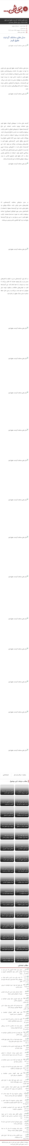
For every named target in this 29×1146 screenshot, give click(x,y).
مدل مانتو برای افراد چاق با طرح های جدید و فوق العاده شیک (11, 1081)
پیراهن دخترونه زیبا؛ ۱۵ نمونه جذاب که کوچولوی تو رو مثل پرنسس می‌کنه (11, 1095)
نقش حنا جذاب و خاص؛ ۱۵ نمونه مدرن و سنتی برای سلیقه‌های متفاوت (11, 1020)
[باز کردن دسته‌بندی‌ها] (25, 8)
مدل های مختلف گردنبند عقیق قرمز (14, 39)
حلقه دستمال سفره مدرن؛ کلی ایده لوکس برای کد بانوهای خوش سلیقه (11, 993)
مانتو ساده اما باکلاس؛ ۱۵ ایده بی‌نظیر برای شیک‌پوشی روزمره (11, 1027)
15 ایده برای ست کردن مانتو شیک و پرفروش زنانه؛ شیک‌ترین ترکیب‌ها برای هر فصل (11, 979)
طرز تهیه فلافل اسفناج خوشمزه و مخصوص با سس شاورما (11, 1013)
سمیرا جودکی (22, 28)
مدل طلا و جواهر (15, 26)
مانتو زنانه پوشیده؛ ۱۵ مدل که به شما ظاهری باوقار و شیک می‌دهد (11, 1129)
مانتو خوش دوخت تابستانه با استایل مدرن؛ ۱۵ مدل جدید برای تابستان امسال (11, 1054)
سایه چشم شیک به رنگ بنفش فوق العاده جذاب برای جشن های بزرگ (11, 1040)
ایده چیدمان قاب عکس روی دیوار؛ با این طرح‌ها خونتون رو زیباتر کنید (11, 1006)
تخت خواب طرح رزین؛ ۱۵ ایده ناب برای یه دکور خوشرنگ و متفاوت (11, 1067)
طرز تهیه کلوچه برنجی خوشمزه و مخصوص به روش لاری (11, 1074)
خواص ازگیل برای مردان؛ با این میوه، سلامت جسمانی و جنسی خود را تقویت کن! (11, 1116)
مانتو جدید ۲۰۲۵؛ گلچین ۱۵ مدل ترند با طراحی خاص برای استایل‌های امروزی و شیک (11, 972)
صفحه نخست (22, 26)
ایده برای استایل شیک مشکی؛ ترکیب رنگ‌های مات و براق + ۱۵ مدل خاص (11, 1088)
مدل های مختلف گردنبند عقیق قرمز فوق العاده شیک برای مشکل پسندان (15, 21)
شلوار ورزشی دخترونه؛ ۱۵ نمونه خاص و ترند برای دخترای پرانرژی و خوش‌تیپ (11, 1101)
